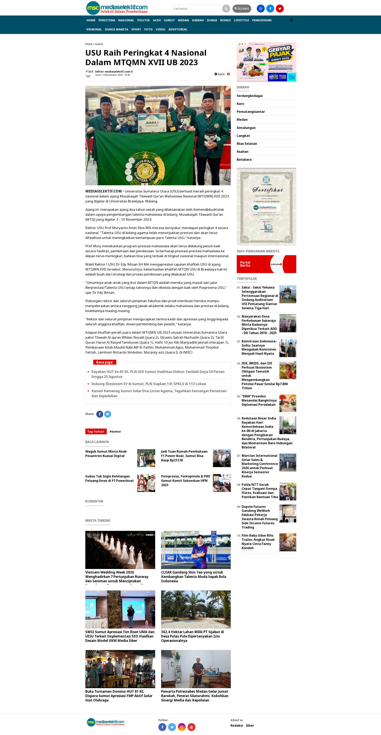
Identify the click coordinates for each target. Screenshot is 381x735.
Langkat (243, 135)
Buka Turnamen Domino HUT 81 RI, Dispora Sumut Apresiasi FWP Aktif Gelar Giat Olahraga (118, 695)
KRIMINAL (94, 29)
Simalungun (246, 128)
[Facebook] (99, 414)
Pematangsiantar (251, 111)
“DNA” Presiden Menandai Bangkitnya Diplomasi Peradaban (259, 400)
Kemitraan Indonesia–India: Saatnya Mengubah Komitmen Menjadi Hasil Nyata (259, 347)
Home (88, 44)
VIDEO (160, 29)
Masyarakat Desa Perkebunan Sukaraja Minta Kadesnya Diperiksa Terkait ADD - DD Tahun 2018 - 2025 (259, 324)
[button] (292, 18)
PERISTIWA (107, 20)
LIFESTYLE (241, 20)
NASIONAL (126, 20)
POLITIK (143, 20)
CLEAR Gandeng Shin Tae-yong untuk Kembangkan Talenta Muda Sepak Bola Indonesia (193, 576)
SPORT (136, 29)
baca (220, 74)
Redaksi (237, 725)
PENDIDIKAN (261, 20)
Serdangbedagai (250, 96)
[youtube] (289, 9)
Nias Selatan (247, 143)
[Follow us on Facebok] (162, 727)
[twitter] (280, 9)
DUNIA (212, 20)
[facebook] (270, 9)
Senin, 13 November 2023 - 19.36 (112, 74)
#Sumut (115, 431)
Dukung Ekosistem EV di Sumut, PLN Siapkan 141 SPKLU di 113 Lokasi (148, 384)
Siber (250, 725)
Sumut (99, 44)
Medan (242, 119)
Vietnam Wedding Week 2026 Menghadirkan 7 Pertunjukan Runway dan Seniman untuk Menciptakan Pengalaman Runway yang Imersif (116, 579)
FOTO (148, 29)
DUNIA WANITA (116, 29)
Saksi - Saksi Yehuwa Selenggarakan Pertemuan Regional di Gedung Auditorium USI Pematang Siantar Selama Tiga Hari (260, 297)
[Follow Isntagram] (182, 727)
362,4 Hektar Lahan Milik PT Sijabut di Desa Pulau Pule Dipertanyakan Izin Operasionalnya (192, 636)
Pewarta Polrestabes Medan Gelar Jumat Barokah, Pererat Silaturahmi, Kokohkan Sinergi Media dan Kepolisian (194, 695)
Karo (240, 103)
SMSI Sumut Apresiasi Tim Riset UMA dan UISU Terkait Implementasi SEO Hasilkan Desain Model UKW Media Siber (120, 636)
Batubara (244, 159)
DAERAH (198, 20)
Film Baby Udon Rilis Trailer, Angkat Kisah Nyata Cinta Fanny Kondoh (258, 541)
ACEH (157, 20)
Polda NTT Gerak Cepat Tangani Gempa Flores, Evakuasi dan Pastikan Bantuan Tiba (260, 490)
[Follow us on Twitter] (172, 727)
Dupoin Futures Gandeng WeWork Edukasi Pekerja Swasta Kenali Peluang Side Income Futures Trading (260, 516)
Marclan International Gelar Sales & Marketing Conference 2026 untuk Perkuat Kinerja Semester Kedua (260, 465)
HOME (91, 20)
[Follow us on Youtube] (191, 727)
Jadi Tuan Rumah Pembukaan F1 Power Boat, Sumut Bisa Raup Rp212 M (184, 455)
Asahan (242, 151)
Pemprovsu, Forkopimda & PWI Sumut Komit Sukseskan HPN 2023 (185, 480)
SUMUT (169, 20)
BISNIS (225, 20)
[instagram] (261, 9)
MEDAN (183, 20)
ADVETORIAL (177, 29)
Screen (243, 8)
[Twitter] (107, 414)
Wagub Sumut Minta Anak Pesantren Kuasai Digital (106, 453)
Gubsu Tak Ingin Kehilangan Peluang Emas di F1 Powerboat (109, 478)
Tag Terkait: (96, 431)
